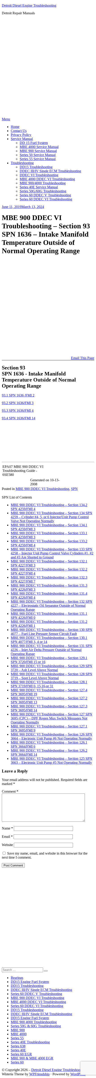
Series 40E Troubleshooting (30, 1042)
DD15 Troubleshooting (36, 167)
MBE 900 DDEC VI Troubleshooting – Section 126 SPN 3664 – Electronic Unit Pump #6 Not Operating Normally (51, 736)
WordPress (78, 1074)
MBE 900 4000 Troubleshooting (34, 1022)
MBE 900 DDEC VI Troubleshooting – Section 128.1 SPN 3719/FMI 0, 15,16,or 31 (49, 684)
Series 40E (18, 1050)
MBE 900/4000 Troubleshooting (43, 183)
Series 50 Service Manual (38, 155)
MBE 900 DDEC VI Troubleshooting (42, 489)
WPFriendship (39, 1074)
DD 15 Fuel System (34, 143)
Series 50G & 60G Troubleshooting (36, 1026)
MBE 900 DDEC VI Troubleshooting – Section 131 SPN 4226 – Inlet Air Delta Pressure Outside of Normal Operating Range (51, 650)
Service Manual (22, 139)
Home (15, 127)
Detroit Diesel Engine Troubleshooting (29, 5)
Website (7, 845)
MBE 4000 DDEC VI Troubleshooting (47, 179)
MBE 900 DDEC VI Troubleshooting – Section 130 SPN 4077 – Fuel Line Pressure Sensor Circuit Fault (51, 632)
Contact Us (19, 131)
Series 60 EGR (21, 1054)
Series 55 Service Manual (38, 159)
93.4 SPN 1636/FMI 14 (18, 418)
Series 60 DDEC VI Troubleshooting (46, 199)
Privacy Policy (21, 135)
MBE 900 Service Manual (38, 151)
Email (7, 836)
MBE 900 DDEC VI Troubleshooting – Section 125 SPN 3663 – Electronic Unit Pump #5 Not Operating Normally (51, 760)
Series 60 (17, 1062)
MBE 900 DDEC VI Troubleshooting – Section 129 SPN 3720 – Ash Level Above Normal (51, 668)
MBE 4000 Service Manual (39, 147)
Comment (10, 791)
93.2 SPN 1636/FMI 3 (17, 403)
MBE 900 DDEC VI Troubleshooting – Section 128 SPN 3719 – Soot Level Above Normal (51, 676)
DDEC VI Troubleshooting (39, 175)
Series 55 (17, 1038)
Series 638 (18, 1046)
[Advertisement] (48, 67)
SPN (74, 489)
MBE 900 (18, 1030)
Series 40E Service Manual (39, 187)
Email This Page (82, 358)
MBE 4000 (19, 1034)
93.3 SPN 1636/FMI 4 (17, 410)
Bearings (17, 978)
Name (7, 828)
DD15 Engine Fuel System (30, 982)
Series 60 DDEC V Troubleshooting (45, 195)
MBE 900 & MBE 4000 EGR (32, 1058)
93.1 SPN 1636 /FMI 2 (18, 395)
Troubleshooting (22, 163)
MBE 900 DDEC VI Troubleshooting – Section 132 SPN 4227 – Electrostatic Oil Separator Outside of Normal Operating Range (51, 605)
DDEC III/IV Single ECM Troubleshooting (50, 171)
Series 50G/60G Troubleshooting (43, 191)
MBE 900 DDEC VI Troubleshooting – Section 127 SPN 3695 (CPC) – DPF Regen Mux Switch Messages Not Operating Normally (51, 718)
